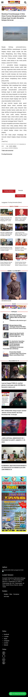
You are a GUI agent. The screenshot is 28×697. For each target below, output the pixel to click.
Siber (10, 594)
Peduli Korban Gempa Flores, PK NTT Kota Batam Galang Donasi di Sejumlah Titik (21, 264)
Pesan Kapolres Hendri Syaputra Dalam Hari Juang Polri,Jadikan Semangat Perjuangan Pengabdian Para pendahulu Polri (6, 266)
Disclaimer (16, 594)
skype (5, 638)
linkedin (6, 645)
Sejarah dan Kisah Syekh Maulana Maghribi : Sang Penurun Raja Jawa (16, 334)
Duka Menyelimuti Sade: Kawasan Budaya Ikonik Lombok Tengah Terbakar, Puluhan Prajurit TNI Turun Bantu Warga (6, 251)
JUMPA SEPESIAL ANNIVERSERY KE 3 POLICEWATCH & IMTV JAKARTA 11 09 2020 (13, 440)
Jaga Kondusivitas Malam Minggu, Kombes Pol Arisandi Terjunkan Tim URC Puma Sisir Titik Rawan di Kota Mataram (21, 236)
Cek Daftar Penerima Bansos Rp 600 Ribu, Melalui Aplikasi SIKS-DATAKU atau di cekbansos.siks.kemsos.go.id (14, 318)
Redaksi (6, 594)
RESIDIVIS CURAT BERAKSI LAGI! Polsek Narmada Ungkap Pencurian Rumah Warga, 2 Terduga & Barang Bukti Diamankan (21, 251)
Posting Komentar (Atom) (15, 202)
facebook (6, 634)
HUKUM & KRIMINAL (13, 148)
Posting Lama (20, 195)
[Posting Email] (7, 146)
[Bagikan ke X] (12, 146)
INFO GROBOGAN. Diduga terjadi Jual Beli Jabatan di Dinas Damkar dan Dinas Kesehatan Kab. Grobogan (14, 412)
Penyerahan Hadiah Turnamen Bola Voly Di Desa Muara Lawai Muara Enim (17, 353)
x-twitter (6, 636)
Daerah (6, 148)
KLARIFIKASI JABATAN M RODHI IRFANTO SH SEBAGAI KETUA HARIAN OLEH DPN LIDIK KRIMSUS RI (14, 467)
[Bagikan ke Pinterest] (15, 146)
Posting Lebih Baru (8, 191)
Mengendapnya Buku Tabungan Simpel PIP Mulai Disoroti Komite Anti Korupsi (17, 326)
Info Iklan (6, 596)
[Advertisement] (14, 550)
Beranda (20, 190)
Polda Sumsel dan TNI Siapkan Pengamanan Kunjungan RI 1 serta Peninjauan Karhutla (6, 220)
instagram (6, 640)
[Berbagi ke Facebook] (14, 146)
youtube (6, 643)
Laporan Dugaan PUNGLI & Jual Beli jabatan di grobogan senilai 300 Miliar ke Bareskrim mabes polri (13, 385)
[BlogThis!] (11, 146)
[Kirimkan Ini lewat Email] (9, 146)
